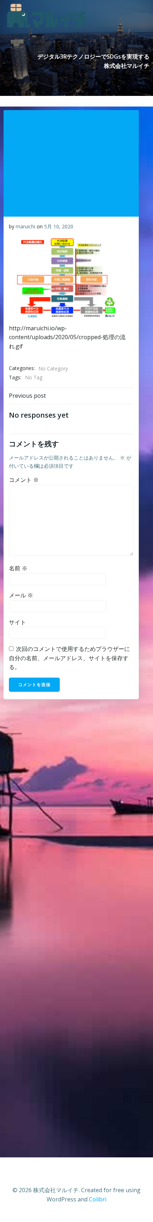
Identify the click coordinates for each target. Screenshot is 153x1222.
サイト (17, 622)
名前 (18, 568)
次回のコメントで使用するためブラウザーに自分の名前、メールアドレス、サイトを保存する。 (69, 658)
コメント (24, 480)
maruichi (25, 226)
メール (21, 595)
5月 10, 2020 (58, 226)
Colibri (97, 1199)
